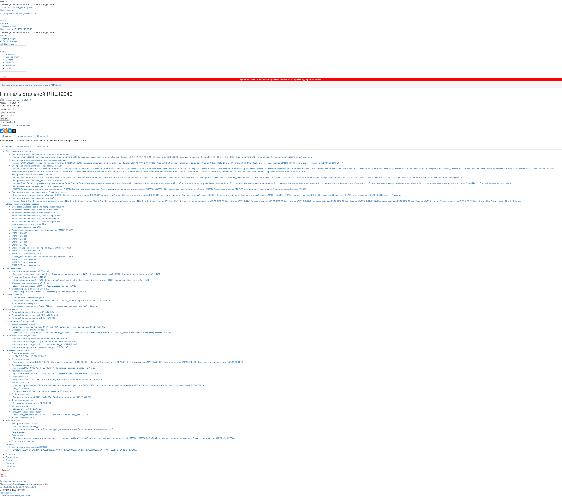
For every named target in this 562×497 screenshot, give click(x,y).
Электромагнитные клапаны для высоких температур (37, 180)
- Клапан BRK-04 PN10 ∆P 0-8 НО (217, 162)
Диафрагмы (17, 435)
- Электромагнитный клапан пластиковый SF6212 (174, 177)
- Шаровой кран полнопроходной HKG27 (140, 274)
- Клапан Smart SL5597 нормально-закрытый (324, 183)
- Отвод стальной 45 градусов (26, 391)
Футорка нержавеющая (23, 399)
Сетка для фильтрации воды (25, 426)
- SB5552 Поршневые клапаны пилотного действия (179, 189)
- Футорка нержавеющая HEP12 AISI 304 (31, 402)
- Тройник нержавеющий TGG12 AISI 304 (31, 397)
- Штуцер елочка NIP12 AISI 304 (27, 408)
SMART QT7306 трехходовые (26, 265)
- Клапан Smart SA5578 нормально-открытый (135, 183)
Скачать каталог (7, 7)
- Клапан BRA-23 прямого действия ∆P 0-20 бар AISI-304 (277, 171)
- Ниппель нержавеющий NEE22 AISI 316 (31, 385)
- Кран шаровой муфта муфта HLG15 (95, 279)
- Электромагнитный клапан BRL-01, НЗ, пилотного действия (91, 194)
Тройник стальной (20, 394)
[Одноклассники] (6, 131)
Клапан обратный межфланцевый (28, 297)
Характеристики (24, 135)
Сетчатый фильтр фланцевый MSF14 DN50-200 (35, 315)
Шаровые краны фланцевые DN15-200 (30, 288)
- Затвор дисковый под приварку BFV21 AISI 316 (82, 326)
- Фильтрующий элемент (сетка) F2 (63, 429)
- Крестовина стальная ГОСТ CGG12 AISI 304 (34, 373)
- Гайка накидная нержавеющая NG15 (30, 414)
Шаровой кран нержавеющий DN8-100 (30, 271)
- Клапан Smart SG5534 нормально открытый (177, 156)
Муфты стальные (20, 376)
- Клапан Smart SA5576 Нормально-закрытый (34, 183)
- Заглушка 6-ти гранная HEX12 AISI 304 (69, 361)
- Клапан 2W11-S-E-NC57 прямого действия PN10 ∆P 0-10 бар (318, 200)
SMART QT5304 (19, 235)
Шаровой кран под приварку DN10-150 (30, 282)
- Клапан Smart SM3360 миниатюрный (290, 162)
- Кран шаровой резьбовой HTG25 (60, 279)
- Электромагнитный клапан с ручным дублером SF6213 (225, 177)
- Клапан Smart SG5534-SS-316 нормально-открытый (89, 168)
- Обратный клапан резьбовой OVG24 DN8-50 (75, 306)
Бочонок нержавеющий (23, 353)
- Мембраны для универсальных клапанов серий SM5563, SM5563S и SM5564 (119, 438)
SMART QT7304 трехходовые (26, 262)
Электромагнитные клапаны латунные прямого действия (39, 159)
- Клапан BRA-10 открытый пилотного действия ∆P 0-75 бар (156, 171)
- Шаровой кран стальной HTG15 (27, 279)
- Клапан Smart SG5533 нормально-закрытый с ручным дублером (87, 156)
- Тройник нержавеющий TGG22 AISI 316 (71, 397)
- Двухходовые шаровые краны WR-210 (31, 274)
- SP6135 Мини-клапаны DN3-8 (447, 177)
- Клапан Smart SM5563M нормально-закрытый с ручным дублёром (88, 162)
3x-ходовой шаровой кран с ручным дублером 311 (36, 221)
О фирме (10, 53)
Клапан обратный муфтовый (25, 303)
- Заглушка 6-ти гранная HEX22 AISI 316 (108, 361)
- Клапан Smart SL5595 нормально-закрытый (280, 183)
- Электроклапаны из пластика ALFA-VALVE (80, 177)
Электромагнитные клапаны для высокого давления (37, 186)
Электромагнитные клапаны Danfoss (29, 446)
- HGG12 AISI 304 (20, 356)
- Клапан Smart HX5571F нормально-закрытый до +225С (484, 183)
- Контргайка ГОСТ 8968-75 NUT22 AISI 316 (33, 367)
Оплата (9, 59)
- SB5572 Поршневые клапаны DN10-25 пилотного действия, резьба (238, 189)
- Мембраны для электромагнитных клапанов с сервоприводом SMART (46, 438)
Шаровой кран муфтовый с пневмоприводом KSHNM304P (39, 338)
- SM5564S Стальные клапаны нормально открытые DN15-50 (285, 168)
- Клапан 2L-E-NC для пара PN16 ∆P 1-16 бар (499, 200)
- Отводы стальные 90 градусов (56, 391)
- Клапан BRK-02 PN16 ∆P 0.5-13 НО (216, 156)
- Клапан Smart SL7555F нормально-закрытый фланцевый (374, 183)
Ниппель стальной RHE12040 (46, 85)
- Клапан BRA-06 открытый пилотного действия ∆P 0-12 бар (508, 168)
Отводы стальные (20, 388)
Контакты (10, 65)
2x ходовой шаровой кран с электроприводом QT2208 (38, 206)
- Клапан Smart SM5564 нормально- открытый (177, 162)
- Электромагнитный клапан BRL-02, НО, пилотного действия (150, 194)
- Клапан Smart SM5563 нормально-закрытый (34, 162)
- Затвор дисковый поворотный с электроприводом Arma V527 (143, 332)
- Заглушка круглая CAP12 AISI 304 (145, 361)
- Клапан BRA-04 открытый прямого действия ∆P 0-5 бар (385, 168)
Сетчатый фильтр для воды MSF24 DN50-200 (33, 317)
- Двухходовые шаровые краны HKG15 (68, 274)
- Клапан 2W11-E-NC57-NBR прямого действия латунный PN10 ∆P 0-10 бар (192, 200)
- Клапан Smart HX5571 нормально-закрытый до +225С (430, 183)
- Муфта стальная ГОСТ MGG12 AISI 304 (31, 379)
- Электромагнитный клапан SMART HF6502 (260, 194)
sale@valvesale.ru (27, 13)
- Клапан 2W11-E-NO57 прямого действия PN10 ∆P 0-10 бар (258, 200)
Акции (9, 68)
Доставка (10, 62)
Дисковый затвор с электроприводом (29, 329)
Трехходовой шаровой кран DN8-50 (29, 276)
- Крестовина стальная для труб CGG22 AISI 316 (79, 373)
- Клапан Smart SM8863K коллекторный (252, 162)
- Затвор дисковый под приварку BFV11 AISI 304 (35, 326)
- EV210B (25, 449)
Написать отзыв (22, 124)
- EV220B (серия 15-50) (51, 449)
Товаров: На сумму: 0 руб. (8, 25)
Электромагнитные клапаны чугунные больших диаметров (40, 192)
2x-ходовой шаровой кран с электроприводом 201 (36, 218)
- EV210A (16, 449)
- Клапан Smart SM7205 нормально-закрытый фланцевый (227, 168)
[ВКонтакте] (2, 131)
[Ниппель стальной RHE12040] (15, 99)
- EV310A (132, 449)
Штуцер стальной (20, 405)
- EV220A (34, 449)
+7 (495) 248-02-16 (9, 13)
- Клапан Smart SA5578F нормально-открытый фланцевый (185, 183)
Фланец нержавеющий (23, 417)
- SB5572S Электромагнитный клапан (81, 189)
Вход (18, 7)
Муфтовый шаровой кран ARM (26, 227)
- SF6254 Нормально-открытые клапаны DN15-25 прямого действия (399, 177)
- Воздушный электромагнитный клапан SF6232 (342, 177)
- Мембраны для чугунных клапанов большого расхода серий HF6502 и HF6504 (196, 438)
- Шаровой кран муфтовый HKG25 (104, 274)
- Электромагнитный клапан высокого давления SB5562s (127, 189)
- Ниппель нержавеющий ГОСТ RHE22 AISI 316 (75, 385)
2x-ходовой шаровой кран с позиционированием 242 (37, 209)
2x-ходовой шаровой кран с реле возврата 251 (34, 212)
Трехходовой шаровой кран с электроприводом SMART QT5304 (42, 256)
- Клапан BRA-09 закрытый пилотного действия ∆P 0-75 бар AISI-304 (93, 171)
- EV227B (123, 449)
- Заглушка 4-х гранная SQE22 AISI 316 (30, 361)
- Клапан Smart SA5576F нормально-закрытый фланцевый (84, 183)
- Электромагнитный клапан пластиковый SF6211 (125, 177)
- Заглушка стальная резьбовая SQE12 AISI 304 (220, 361)
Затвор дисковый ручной (23, 323)
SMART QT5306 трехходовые (26, 259)
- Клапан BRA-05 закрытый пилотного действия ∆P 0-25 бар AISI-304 (446, 168)
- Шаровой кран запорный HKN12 (28, 291)
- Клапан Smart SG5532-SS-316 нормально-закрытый (37, 168)
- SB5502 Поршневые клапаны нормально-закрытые (37, 189)
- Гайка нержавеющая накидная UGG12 (68, 414)
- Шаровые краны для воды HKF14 (61, 291)
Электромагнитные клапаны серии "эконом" (33, 197)
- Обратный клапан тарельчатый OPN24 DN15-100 (36, 300)
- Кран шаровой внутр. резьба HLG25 (131, 279)
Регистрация (27, 7)
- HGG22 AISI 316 (37, 356)
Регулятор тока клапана (23, 440)
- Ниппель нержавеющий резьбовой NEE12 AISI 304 (123, 385)
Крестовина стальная (22, 370)
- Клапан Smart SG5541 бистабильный (253, 156)
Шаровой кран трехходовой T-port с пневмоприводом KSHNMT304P (44, 344)
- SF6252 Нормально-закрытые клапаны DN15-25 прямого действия (286, 177)
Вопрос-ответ (12, 56)
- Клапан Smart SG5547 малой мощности (292, 156)
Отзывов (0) (42, 135)
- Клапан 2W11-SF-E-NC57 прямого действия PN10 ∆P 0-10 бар (446, 200)
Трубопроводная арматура (13, 480)
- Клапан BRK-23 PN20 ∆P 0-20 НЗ (326, 162)
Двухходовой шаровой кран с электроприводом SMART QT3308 (42, 230)
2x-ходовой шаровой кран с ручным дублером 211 (36, 215)
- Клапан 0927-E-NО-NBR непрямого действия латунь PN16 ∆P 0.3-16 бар (119, 200)
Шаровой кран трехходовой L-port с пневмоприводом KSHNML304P (44, 341)
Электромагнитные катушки (25, 423)
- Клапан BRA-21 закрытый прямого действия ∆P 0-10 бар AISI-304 (217, 171)
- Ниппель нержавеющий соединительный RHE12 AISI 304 (177, 385)
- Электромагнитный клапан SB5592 (288, 189)
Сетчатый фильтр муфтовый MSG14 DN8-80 (33, 312)
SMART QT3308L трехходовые (26, 253)
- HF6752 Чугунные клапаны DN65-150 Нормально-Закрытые (371, 194)
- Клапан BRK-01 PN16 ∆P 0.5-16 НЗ (137, 156)
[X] (14, 131)
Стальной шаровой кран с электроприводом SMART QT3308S (41, 247)
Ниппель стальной (21, 85)
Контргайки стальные (22, 364)
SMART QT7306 (19, 244)
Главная (6, 85)
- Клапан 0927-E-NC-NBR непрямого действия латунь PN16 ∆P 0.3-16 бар (47, 200)
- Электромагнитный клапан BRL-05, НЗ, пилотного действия (209, 194)
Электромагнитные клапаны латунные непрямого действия (40, 153)
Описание (7, 135)
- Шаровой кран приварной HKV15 (28, 285)
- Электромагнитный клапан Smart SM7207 (336, 168)
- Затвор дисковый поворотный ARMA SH (92, 332)
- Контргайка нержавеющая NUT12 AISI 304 (75, 367)
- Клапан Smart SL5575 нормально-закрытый (236, 183)
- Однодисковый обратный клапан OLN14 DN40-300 (86, 300)
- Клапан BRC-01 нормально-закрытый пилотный (35, 177)
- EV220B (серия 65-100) (97, 449)
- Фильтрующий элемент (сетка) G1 (97, 429)
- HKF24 (82, 291)
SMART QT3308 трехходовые (26, 250)
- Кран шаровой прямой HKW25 (60, 285)
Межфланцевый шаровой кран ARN (29, 224)
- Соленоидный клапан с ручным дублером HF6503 (36, 194)
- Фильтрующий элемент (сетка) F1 (29, 429)
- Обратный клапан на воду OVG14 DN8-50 (32, 306)
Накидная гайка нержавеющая (26, 411)
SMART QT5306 (19, 238)
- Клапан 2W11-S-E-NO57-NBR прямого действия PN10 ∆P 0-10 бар (381, 200)
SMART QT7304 (19, 241)
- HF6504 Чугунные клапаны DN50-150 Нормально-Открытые (312, 194)
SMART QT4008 (19, 233)
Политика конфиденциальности (15, 495)
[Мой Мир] (10, 131)
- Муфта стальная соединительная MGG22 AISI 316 (77, 379)
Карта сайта (6, 492)
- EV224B (113, 449)
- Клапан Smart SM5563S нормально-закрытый (138, 168)
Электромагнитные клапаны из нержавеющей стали (37, 165)
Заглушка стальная (21, 358)
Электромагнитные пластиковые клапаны (32, 174)
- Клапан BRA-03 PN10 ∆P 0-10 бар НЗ (180, 168)
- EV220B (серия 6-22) (73, 449)
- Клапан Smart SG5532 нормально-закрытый (34, 156)
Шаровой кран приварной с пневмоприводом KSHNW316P (40, 347)
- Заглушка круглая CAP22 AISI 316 (179, 361)
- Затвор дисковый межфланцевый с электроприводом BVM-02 (42, 332)
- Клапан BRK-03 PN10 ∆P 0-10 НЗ (138, 162)
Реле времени (18, 432)
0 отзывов (4, 124)
